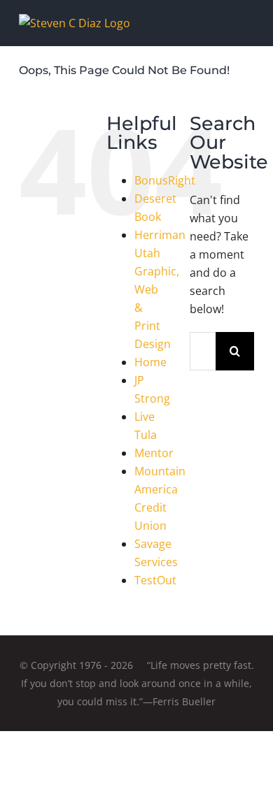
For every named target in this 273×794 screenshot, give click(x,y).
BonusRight (164, 180)
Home (150, 362)
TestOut (155, 580)
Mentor (154, 453)
